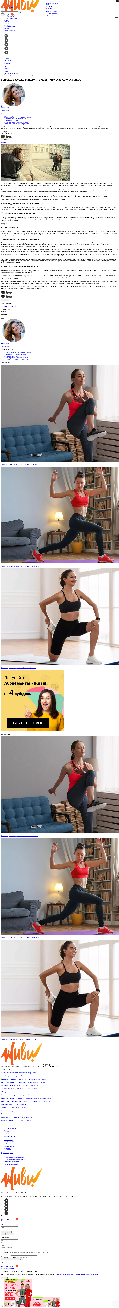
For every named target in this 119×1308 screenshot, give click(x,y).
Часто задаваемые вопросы (13, 1164)
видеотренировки (52, 3)
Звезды (6, 68)
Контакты (7, 60)
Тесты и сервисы (9, 30)
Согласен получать (16, 1257)
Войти (3, 1233)
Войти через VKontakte (8, 1221)
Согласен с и (26, 1252)
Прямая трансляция (10, 18)
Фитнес (48, 4)
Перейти (3, 142)
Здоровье (49, 10)
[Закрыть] (2, 1306)
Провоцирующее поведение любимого (16, 122)
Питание (49, 6)
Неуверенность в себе (11, 120)
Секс (6, 65)
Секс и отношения (52, 11)
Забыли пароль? (6, 1232)
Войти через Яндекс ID (8, 1219)
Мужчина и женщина (11, 67)
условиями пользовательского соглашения (23, 1255)
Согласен (4, 1277)
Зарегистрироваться (7, 1259)
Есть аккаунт (18, 1259)
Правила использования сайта (14, 1158)
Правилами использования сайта (66, 1274)
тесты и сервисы (51, 13)
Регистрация (10, 1233)
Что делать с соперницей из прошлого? (16, 124)
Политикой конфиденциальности (88, 1274)
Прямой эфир (8, 1140)
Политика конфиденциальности (14, 1159)
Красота (49, 8)
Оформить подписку (7, 7)
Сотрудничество (9, 57)
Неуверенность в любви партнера (15, 118)
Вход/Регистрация (10, 15)
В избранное (4, 139)
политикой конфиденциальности (39, 1252)
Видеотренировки (10, 16)
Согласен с (20, 1255)
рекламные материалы (11, 1161)
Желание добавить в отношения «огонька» (18, 117)
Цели (6, 32)
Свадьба (7, 63)
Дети (6, 20)
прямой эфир (50, 15)
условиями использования (18, 1252)
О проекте (7, 1163)
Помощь (7, 58)
